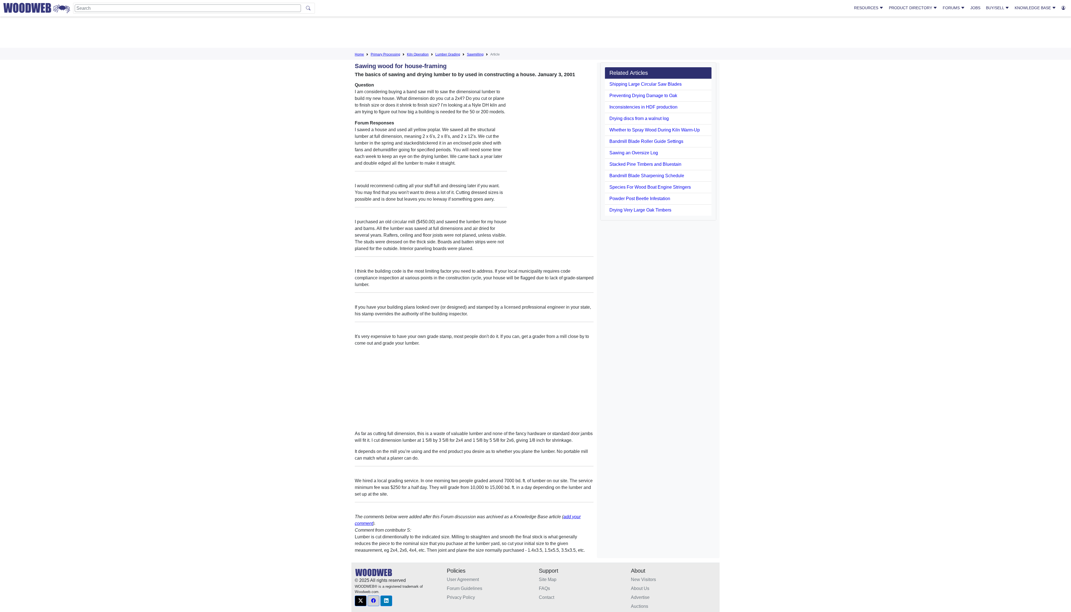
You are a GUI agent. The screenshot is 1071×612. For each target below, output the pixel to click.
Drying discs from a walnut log (639, 118)
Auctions (639, 606)
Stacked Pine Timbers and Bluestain (645, 164)
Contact (546, 597)
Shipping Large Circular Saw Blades (645, 84)
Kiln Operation (418, 54)
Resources (866, 8)
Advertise (640, 597)
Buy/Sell (995, 8)
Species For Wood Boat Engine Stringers (650, 187)
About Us (640, 588)
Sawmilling (475, 54)
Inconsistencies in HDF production (643, 107)
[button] (360, 601)
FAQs (544, 588)
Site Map (547, 579)
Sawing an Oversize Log (633, 152)
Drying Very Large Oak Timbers (640, 210)
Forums (952, 8)
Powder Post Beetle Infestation (639, 198)
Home (359, 54)
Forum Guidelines (464, 588)
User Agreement (463, 579)
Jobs (975, 8)
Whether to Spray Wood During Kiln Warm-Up (654, 130)
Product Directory (911, 8)
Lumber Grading (447, 54)
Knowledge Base (1033, 8)
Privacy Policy (461, 597)
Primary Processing (385, 54)
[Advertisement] (535, 33)
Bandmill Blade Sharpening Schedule (646, 175)
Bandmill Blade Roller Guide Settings (646, 141)
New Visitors (643, 579)
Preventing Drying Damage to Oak (643, 95)
